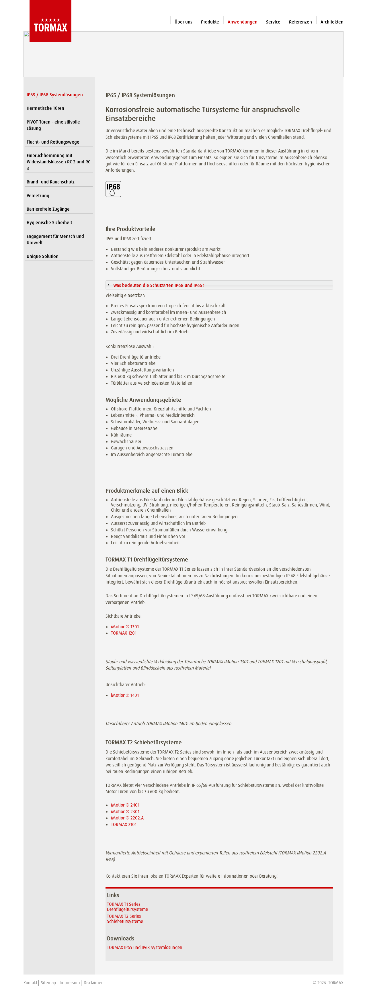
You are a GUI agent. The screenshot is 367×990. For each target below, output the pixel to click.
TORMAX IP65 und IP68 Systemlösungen (144, 947)
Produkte (210, 22)
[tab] (219, 284)
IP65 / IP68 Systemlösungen (55, 95)
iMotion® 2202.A (127, 818)
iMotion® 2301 (125, 812)
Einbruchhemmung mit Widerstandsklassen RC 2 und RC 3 (58, 161)
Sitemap (48, 983)
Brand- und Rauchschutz (51, 182)
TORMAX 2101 (123, 824)
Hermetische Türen (45, 108)
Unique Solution (42, 256)
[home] (47, 21)
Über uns (183, 22)
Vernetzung (38, 196)
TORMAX (335, 983)
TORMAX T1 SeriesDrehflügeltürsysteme (127, 906)
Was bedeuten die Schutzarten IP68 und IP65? (158, 285)
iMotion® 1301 (125, 627)
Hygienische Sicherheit (49, 223)
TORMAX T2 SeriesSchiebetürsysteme (125, 918)
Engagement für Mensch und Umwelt (55, 239)
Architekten (332, 22)
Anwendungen (242, 22)
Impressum (70, 983)
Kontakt (30, 983)
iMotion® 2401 (125, 805)
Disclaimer (93, 983)
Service (273, 22)
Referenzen (300, 22)
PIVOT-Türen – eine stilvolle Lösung (53, 125)
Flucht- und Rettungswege (53, 142)
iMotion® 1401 (125, 695)
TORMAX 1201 (123, 633)
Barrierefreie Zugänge (48, 209)
